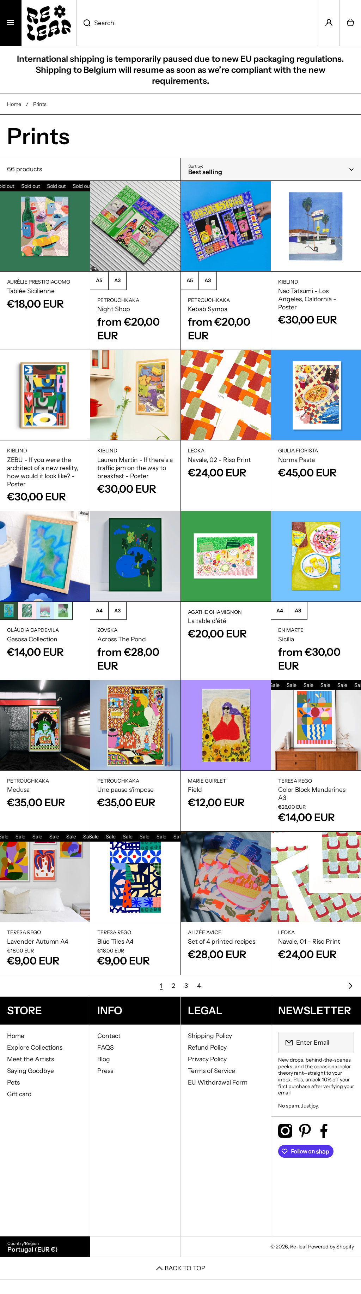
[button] (350, 23)
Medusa (18, 789)
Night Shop (113, 309)
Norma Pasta (296, 459)
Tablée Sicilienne (31, 291)
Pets (13, 1082)
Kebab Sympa (207, 309)
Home (14, 104)
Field (195, 789)
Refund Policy (207, 1047)
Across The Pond (121, 639)
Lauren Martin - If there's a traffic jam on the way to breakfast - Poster (135, 468)
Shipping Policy (210, 1035)
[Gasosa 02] (27, 610)
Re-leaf (298, 1246)
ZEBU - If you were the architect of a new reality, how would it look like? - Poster (42, 472)
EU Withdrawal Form (217, 1082)
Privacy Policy (207, 1059)
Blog (103, 1059)
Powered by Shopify (331, 1246)
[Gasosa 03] (45, 610)
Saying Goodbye (30, 1070)
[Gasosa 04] (63, 610)
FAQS (105, 1047)
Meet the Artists (30, 1059)
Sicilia (286, 639)
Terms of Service (211, 1070)
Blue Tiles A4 (115, 941)
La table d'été (207, 620)
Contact (109, 1035)
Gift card (19, 1094)
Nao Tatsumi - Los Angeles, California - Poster (307, 299)
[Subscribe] (344, 1042)
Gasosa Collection (32, 639)
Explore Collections (34, 1047)
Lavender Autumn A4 (37, 941)
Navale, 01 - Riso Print (309, 941)
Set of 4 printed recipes (221, 941)
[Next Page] (348, 985)
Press (105, 1070)
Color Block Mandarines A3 (311, 793)
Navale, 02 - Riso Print (219, 459)
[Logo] (49, 23)
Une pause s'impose (125, 789)
